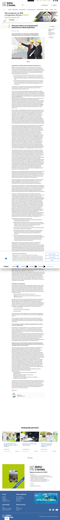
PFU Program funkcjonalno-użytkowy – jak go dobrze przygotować (46, 445)
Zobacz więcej (30, 457)
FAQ (35, 0)
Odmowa (52, 260)
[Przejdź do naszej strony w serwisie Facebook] (55, 0)
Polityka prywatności (6, 509)
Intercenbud (48, 0)
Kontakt (41, 0)
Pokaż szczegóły (49, 266)
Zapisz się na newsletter (7, 508)
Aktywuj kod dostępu (30, 0)
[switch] (26, 266)
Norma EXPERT (19, 496)
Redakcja (4, 496)
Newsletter (38, 0)
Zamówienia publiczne (40, 9)
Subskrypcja (4, 499)
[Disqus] (28, 412)
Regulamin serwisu (6, 500)
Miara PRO (18, 499)
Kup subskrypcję (45, 5)
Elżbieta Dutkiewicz (44, 449)
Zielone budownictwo (22, 9)
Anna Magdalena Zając (26, 449)
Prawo (55, 9)
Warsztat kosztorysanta (31, 9)
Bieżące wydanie (15, 9)
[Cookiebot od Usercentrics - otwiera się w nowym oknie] (6, 266)
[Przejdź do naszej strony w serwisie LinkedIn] (53, 0)
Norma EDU (18, 500)
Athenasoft (44, 0)
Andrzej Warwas (6, 449)
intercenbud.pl (19, 508)
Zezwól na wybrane (52, 257)
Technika (46, 9)
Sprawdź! (51, 37)
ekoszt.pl (18, 509)
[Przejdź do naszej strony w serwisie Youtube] (57, 0)
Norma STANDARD (20, 498)
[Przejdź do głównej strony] (8, 4)
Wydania (9, 9)
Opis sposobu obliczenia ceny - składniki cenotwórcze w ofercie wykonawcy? (10, 445)
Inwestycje (51, 9)
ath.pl (17, 507)
